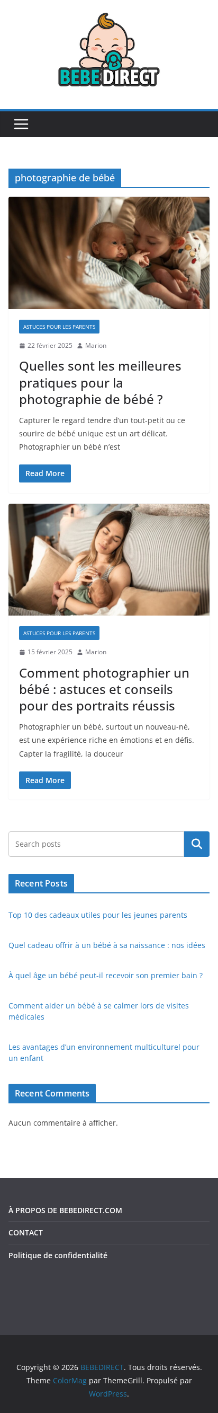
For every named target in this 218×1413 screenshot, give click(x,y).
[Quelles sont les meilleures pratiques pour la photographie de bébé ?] (109, 253)
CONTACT (25, 1232)
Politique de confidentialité (57, 1255)
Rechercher (197, 844)
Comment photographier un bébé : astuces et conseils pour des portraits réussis (104, 689)
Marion (95, 345)
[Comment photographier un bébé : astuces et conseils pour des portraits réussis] (109, 560)
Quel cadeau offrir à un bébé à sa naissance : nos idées (106, 945)
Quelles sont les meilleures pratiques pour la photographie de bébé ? (100, 382)
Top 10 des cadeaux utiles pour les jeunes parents (97, 915)
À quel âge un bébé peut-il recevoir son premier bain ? (105, 975)
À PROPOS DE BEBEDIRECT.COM (65, 1210)
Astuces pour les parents (59, 326)
